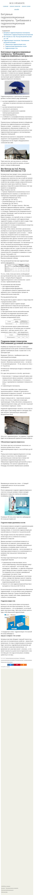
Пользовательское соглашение (12, 888)
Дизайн (16, 9)
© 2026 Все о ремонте (5, 886)
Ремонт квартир (15, 6)
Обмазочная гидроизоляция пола (15, 44)
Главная (5, 6)
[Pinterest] (17, 665)
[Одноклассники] (23, 665)
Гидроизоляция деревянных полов (16, 46)
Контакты (3, 888)
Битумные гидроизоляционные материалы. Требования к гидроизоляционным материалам (18, 34)
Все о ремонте (17, 3)
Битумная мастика (19, 660)
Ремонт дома (26, 6)
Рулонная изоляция (28, 660)
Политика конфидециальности (7, 890)
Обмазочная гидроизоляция (7, 662)
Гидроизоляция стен (11, 48)
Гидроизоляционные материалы (12, 658)
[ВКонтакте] (10, 665)
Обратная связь (4, 892)
